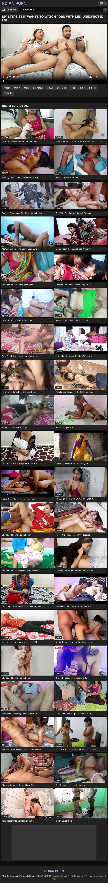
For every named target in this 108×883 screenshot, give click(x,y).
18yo (51, 88)
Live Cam (11, 9)
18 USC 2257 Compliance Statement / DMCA (22, 876)
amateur (39, 88)
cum (18, 88)
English (102, 3)
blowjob (9, 93)
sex (74, 88)
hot (83, 88)
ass (27, 88)
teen (8, 88)
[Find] (105, 10)
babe (93, 88)
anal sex (63, 88)
